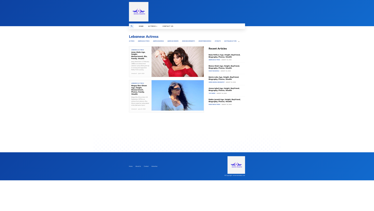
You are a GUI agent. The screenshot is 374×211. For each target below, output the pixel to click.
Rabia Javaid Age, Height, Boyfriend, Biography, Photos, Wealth (225, 100)
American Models (158, 41)
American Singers (173, 41)
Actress (131, 41)
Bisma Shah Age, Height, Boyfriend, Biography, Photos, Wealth (224, 67)
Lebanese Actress (137, 49)
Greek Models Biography (216, 82)
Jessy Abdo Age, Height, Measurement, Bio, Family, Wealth (139, 55)
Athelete (218, 41)
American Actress (144, 41)
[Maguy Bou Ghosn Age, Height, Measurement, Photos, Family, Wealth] (178, 95)
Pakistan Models (214, 71)
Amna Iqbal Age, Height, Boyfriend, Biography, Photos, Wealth (224, 89)
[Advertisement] (227, 127)
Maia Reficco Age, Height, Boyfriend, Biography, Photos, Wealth (224, 56)
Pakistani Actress (214, 104)
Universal (134, 73)
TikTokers (212, 93)
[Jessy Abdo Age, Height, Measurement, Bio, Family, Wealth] (178, 61)
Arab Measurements (188, 41)
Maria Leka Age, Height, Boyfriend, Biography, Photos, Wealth (224, 78)
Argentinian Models (204, 41)
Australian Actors (230, 41)
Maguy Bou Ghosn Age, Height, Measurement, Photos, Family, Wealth (139, 89)
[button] (132, 26)
